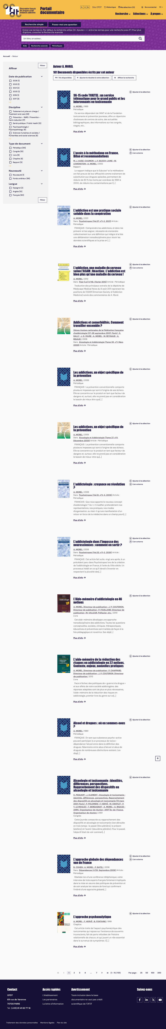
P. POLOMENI (92, 804)
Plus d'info (78, 131)
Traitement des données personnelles (22, 1022)
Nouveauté (15, 170)
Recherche (121, 13)
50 (147, 973)
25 (141, 973)
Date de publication (20, 76)
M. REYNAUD (110, 336)
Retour (15, 56)
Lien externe (138, 153)
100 (152, 973)
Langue (13, 183)
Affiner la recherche (126, 78)
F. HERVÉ (104, 804)
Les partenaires (50, 999)
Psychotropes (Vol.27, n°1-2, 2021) (95, 221)
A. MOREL (77, 106)
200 (159, 973)
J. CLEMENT (92, 795)
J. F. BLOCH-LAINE (104, 161)
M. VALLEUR (91, 613)
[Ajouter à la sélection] (130, 92)
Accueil (6, 56)
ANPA (76, 810)
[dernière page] (107, 972)
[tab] (34, 24)
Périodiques (57, 46)
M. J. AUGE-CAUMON (83, 161)
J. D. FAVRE (86, 336)
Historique (111, 7)
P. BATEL (99, 867)
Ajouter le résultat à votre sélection (94, 78)
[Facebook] (139, 999)
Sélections (139, 13)
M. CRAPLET (115, 804)
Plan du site (62, 1022)
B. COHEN (78, 867)
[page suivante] (102, 972)
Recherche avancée (39, 46)
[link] (58, 972)
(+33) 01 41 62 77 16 (20, 1008)
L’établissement (50, 995)
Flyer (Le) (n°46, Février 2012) (93, 282)
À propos (156, 13)
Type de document (19, 143)
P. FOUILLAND (104, 610)
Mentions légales (47, 1022)
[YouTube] (160, 999)
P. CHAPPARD (115, 670)
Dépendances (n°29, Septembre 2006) (97, 870)
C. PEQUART (79, 795)
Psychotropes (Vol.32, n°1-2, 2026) (95, 552)
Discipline (14, 107)
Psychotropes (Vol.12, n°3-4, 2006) (95, 495)
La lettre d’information (53, 1003)
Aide (25, 46)
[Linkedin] (146, 999)
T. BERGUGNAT (95, 807)
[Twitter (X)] (153, 999)
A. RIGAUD (119, 807)
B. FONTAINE (100, 921)
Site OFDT (97, 7)
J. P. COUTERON (116, 607)
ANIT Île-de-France (114, 810)
